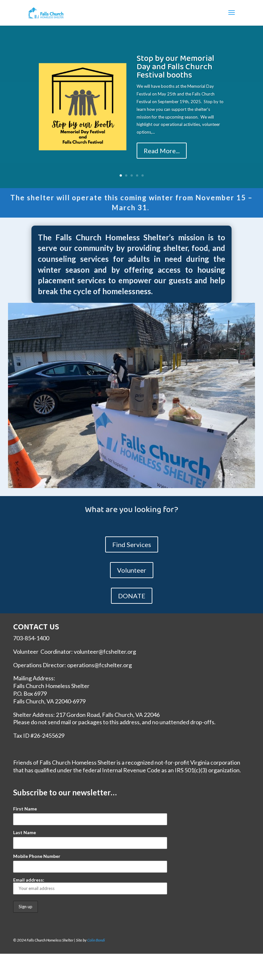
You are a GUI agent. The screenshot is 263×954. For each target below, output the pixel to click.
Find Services (131, 544)
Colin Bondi (96, 940)
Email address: (28, 880)
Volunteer (131, 570)
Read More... (162, 150)
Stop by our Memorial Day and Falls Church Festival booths (175, 67)
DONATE (131, 596)
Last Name (24, 832)
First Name (25, 808)
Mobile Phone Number (36, 856)
